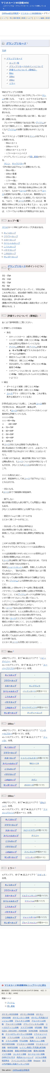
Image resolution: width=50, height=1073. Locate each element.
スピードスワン (29, 830)
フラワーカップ (11, 236)
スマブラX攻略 (27, 1027)
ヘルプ (29, 18)
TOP (4, 50)
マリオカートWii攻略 (25, 1044)
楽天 (44, 1061)
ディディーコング (34, 713)
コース (23, 191)
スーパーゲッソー (29, 707)
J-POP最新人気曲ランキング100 (15, 1064)
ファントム (29, 901)
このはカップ (10, 253)
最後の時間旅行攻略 (23, 1051)
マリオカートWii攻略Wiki (15, 2)
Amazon (36, 1061)
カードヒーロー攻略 (36, 1054)
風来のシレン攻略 (37, 1041)
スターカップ (10, 240)
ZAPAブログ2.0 (8, 1057)
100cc (12, 76)
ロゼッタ (41, 874)
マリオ (5, 227)
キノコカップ (10, 233)
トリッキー (30, 857)
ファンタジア (29, 852)
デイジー (35, 835)
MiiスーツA (34, 763)
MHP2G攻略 (12, 1047)
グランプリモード (16, 43)
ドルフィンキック (29, 896)
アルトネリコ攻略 (22, 1021)
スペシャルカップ (12, 243)
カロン (34, 780)
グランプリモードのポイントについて (26, 66)
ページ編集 (40, 18)
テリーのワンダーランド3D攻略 (19, 1034)
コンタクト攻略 (19, 1054)
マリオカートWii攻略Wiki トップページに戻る (25, 985)
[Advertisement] (25, 28)
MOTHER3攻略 (8, 1044)
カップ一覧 (14, 63)
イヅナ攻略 (6, 1054)
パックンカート (29, 691)
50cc (11, 73)
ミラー (12, 83)
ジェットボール (29, 917)
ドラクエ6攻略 (13, 1037)
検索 (23, 18)
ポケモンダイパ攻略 (21, 1018)
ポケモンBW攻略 (27, 1014)
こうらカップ (10, 246)
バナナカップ (10, 250)
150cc (12, 80)
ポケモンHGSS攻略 (10, 1014)
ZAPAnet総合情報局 (10, 13)
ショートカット (15, 567)
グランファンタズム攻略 (33, 1024)
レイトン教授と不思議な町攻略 (33, 1047)
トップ (4, 18)
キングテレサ (34, 686)
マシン (32, 136)
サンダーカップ (11, 257)
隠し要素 (34, 157)
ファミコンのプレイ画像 (21, 1061)
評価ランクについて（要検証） (23, 70)
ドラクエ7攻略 (27, 1037)
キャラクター (18, 163)
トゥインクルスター (29, 758)
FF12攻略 (24, 1041)
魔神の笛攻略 (39, 1051)
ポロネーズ (29, 785)
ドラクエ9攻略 (12, 1041)
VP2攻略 (38, 1027)
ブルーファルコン (29, 922)
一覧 (10, 18)
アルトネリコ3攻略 (14, 1024)
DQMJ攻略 (33, 1031)
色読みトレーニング (25, 1057)
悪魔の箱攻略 (7, 1051)
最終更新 (16, 18)
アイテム (40, 122)
